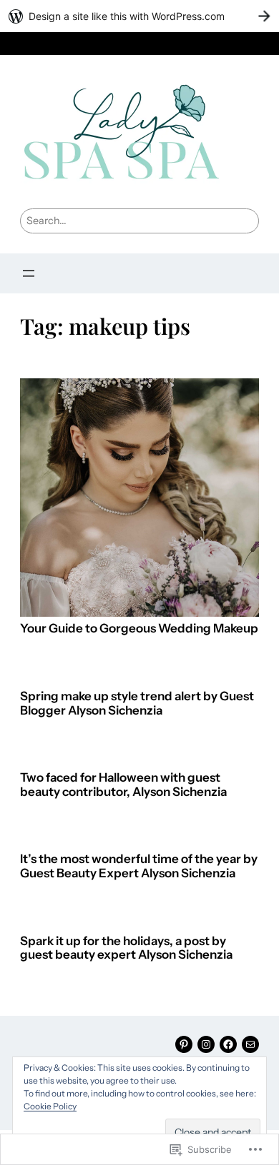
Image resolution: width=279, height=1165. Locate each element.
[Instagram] (206, 1044)
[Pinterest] (183, 1044)
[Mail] (250, 1044)
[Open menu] (28, 273)
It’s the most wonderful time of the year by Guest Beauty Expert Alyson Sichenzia (139, 866)
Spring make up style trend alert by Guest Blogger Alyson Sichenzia (137, 703)
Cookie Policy (50, 1106)
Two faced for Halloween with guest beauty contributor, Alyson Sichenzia (123, 785)
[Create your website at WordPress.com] (139, 16)
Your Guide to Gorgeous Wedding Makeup (139, 628)
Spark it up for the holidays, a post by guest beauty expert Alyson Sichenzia (126, 948)
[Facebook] (228, 1044)
